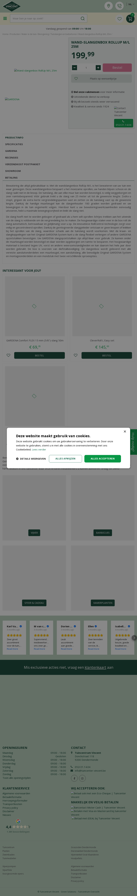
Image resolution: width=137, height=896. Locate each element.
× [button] (124, 431)
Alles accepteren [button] (103, 458)
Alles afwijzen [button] (65, 458)
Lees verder (39, 449)
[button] (31, 459)
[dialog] (68, 448)
